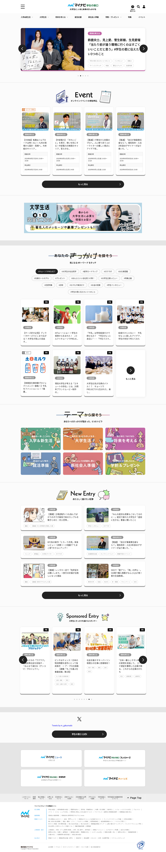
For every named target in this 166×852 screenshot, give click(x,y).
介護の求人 (51, 834)
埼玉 (94, 676)
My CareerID (84, 824)
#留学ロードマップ (90, 271)
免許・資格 (64, 667)
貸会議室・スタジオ (90, 838)
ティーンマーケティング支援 (112, 819)
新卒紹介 (88, 829)
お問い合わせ (50, 797)
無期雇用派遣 (132, 832)
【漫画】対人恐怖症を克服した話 (42, 526)
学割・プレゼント (112, 17)
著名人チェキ (121, 65)
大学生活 (43, 17)
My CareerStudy (73, 824)
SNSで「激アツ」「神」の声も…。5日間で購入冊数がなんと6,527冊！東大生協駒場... (126, 573)
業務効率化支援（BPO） (66, 838)
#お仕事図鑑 (123, 271)
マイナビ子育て (120, 821)
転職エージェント (98, 829)
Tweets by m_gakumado (62, 725)
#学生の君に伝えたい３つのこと (83, 292)
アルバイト (137, 809)
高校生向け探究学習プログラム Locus (72, 815)
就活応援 (78, 17)
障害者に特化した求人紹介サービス (81, 812)
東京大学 (91, 582)
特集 (129, 17)
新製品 (36, 554)
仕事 (78, 667)
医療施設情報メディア (97, 824)
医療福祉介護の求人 (126, 812)
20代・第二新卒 (78, 829)
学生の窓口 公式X (79, 734)
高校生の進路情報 (53, 815)
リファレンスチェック (118, 838)
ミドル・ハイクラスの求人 (123, 809)
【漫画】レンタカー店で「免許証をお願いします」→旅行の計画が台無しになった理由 (63, 573)
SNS (135, 582)
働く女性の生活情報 (54, 821)
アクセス (58, 847)
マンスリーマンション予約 (133, 824)
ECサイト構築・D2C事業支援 (57, 824)
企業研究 (110, 676)
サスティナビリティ (68, 847)
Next (144, 49)
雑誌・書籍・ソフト (69, 821)
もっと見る (83, 184)
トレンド (28, 554)
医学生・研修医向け (87, 809)
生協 (99, 582)
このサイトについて (26, 797)
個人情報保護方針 (95, 847)
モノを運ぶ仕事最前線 (35, 676)
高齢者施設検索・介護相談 (83, 826)
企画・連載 (32, 680)
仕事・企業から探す (34, 684)
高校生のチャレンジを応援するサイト (90, 819)
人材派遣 (51, 829)
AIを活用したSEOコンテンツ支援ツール (60, 826)
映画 (110, 65)
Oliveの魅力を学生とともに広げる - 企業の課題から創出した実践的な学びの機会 (136, 663)
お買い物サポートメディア (115, 824)
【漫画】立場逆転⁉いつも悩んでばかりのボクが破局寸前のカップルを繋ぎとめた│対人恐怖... (63, 517)
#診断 (61, 285)
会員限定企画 (92, 554)
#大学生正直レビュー (109, 278)
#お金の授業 (95, 285)
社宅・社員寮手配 (103, 838)
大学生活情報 (128, 819)
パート (50, 812)
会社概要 (50, 847)
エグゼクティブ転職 (112, 829)
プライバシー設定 (92, 797)
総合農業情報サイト (107, 821)
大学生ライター (47, 554)
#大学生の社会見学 (69, 271)
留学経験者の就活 (62, 809)
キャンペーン (125, 582)
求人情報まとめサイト (55, 819)
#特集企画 (128, 278)
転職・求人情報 (100, 809)
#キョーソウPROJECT (46, 271)
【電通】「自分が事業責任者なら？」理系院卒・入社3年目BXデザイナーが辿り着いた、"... (126, 545)
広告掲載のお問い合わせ (81, 797)
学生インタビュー (94, 526)
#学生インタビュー (114, 285)
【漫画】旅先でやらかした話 (40, 582)
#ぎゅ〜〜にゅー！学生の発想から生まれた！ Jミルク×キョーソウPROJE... (66, 336)
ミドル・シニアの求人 (61, 812)
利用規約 (34, 797)
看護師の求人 (85, 832)
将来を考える (60, 17)
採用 (77, 847)
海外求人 (110, 809)
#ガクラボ (108, 271)
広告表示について (58, 797)
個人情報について (41, 797)
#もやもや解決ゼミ (77, 285)
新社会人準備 (93, 17)
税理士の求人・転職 (54, 832)
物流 (40, 680)
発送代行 (78, 838)
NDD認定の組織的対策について (115, 797)
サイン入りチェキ (99, 65)
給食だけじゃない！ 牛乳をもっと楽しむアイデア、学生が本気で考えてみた (130, 336)
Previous (22, 49)
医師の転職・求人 (110, 832)
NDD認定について (102, 797)
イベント (141, 17)
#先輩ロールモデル (41, 278)
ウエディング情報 (82, 821)
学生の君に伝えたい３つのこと (103, 61)
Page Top (135, 797)
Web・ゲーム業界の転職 (63, 829)
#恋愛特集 (48, 285)
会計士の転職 (125, 829)
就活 (45, 684)
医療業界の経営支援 (63, 834)
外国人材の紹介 (76, 834)
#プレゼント (60, 278)
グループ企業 (84, 847)
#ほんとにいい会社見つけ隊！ (83, 278)
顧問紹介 (65, 832)
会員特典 (133, 65)
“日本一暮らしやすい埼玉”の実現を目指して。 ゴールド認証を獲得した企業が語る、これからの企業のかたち (103, 666)
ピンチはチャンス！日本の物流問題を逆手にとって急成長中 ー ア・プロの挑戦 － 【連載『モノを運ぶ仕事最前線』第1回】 (39, 666)
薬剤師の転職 (75, 832)
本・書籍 (115, 582)
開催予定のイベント (123, 554)
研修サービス (52, 838)
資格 (72, 667)
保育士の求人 (122, 832)
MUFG (106, 582)
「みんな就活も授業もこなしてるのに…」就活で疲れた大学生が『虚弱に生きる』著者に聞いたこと (126, 517)
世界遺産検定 (94, 821)
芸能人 (133, 61)
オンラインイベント (107, 554)
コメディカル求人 (97, 832)
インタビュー (122, 61)
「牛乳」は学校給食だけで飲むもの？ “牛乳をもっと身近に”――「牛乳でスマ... (99, 336)
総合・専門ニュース (70, 819)
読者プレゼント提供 (69, 797)
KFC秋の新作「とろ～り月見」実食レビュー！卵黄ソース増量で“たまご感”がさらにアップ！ (63, 545)
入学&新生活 (26, 17)
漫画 (26, 526)
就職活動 (101, 676)
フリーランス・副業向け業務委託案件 (105, 812)
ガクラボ (106, 526)
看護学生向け (75, 809)
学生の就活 (51, 809)
